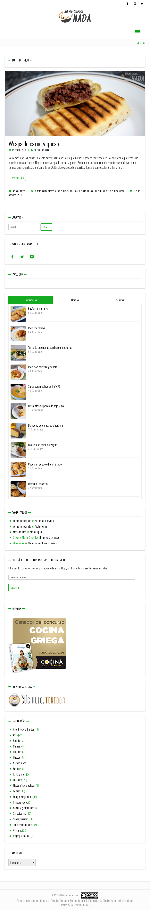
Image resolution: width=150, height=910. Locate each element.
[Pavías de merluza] (18, 313)
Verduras (17, 830)
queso (90, 191)
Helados (17, 752)
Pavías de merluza (38, 308)
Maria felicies (19, 532)
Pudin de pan (41, 526)
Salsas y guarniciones (23, 808)
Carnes (16, 746)
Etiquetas (119, 300)
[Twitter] (141, 3)
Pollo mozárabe (36, 328)
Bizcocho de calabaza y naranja (45, 425)
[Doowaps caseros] (18, 489)
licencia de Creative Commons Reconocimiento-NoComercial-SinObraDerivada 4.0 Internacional (86, 901)
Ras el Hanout (100, 191)
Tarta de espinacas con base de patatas (50, 347)
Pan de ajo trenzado (44, 521)
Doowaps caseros (37, 483)
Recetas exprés (20, 802)
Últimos (75, 300)
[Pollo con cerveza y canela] (18, 372)
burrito (38, 191)
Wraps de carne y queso (34, 143)
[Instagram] (134, 3)
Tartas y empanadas (22, 825)
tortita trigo (113, 191)
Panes (16, 769)
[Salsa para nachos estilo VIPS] (18, 391)
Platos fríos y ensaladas (24, 785)
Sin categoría (19, 813)
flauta (69, 191)
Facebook (17, 274)
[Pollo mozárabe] (18, 333)
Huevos (16, 757)
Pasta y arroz (19, 774)
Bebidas (17, 741)
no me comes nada (43, 150)
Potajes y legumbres (22, 797)
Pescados (17, 780)
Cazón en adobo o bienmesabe (45, 464)
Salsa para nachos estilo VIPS (44, 386)
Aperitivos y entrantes (23, 729)
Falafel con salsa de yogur (42, 444)
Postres (16, 791)
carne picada (48, 191)
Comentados (31, 300)
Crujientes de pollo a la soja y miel (46, 405)
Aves (15, 735)
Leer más (15, 178)
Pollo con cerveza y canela (42, 367)
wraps (121, 191)
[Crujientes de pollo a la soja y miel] (18, 411)
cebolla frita (60, 191)
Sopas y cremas (20, 819)
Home (143, 43)
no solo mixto (79, 191)
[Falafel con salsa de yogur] (18, 450)
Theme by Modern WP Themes (75, 905)
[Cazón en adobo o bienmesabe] (18, 469)
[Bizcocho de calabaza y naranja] (18, 430)
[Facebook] (127, 3)
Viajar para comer (21, 836)
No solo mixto (18, 191)
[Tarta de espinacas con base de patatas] (18, 352)
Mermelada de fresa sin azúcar (42, 543)
